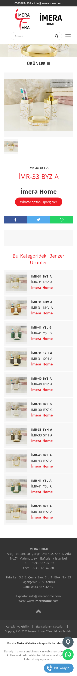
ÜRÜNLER (36, 63)
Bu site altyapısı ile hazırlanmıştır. (38, 643)
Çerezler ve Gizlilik (17, 626)
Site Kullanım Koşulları (50, 626)
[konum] (68, 642)
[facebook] (15, 219)
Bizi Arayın (61, 668)
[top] (38, 611)
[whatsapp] (61, 219)
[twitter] (38, 219)
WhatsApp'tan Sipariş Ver (38, 202)
